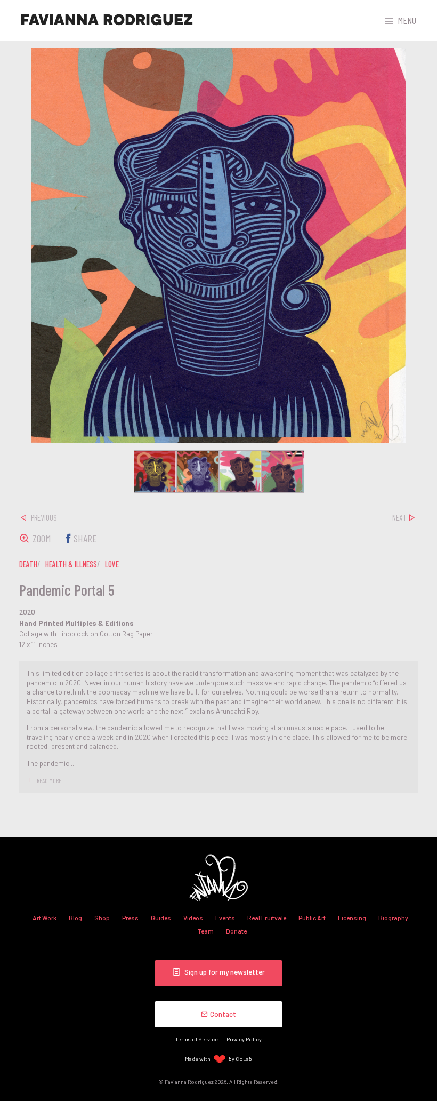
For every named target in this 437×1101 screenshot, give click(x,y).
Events (225, 917)
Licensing (352, 917)
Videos (193, 917)
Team (206, 931)
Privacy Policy (244, 1038)
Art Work (44, 917)
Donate (236, 931)
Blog (75, 917)
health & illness (71, 564)
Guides (161, 917)
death (28, 564)
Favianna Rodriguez (106, 20)
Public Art (312, 917)
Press (130, 917)
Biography (393, 917)
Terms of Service (196, 1038)
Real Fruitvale (266, 917)
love (112, 564)
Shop (102, 917)
